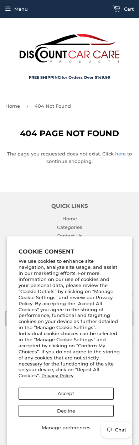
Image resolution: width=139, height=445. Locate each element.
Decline (66, 411)
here (120, 154)
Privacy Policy (57, 375)
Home (12, 106)
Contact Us (69, 236)
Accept (66, 393)
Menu (21, 9)
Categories (69, 227)
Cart (128, 9)
